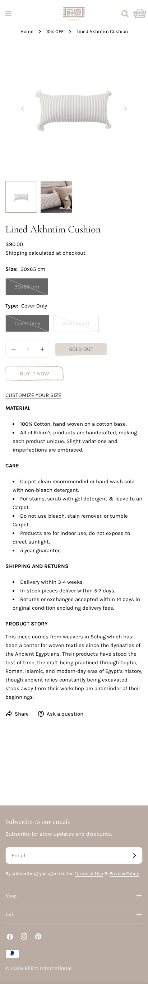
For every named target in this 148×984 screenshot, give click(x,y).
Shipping (16, 253)
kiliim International (48, 968)
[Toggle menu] (8, 13)
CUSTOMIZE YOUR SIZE (33, 395)
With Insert (81, 326)
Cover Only (31, 326)
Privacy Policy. (124, 873)
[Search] (125, 13)
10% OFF (55, 31)
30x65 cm (31, 289)
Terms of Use (89, 873)
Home (26, 31)
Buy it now (34, 373)
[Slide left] (22, 108)
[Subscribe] (134, 855)
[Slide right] (125, 108)
